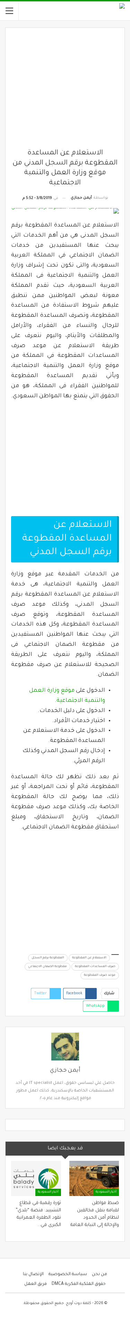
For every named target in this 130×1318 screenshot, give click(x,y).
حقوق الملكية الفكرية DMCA (79, 1284)
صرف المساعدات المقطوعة (95, 966)
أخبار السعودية (106, 1192)
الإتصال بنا (33, 1274)
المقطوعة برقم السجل (48, 958)
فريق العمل (35, 1284)
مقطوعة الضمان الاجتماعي (47, 966)
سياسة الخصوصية (68, 1274)
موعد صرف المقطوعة (99, 975)
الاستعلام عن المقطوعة (89, 958)
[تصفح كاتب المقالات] (65, 1046)
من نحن (99, 1274)
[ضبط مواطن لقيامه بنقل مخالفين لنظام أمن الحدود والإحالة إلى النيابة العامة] (94, 1178)
